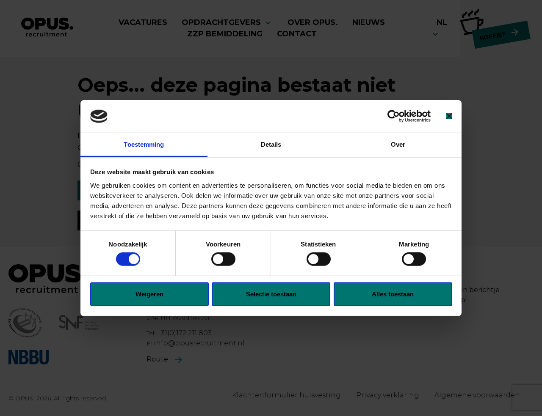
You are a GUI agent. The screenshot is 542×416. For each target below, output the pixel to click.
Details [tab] (271, 144)
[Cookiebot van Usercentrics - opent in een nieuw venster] (394, 116)
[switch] (223, 259)
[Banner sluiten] (449, 116)
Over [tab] (398, 144)
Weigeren (149, 293)
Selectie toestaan (271, 293)
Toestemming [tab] (144, 144)
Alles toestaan (393, 293)
